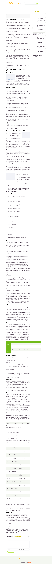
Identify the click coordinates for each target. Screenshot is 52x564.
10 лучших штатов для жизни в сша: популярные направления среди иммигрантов (38, 55)
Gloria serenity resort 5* (10, 79)
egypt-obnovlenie (14, 3)
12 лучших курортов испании (40, 30)
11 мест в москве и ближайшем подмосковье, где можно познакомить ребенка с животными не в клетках (41, 20)
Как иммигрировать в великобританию (40, 42)
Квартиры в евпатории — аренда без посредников (26, 137)
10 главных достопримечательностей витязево (41, 46)
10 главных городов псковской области (40, 51)
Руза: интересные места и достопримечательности (41, 14)
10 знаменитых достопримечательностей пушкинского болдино (41, 25)
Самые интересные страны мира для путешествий (41, 38)
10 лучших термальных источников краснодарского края (38, 34)
